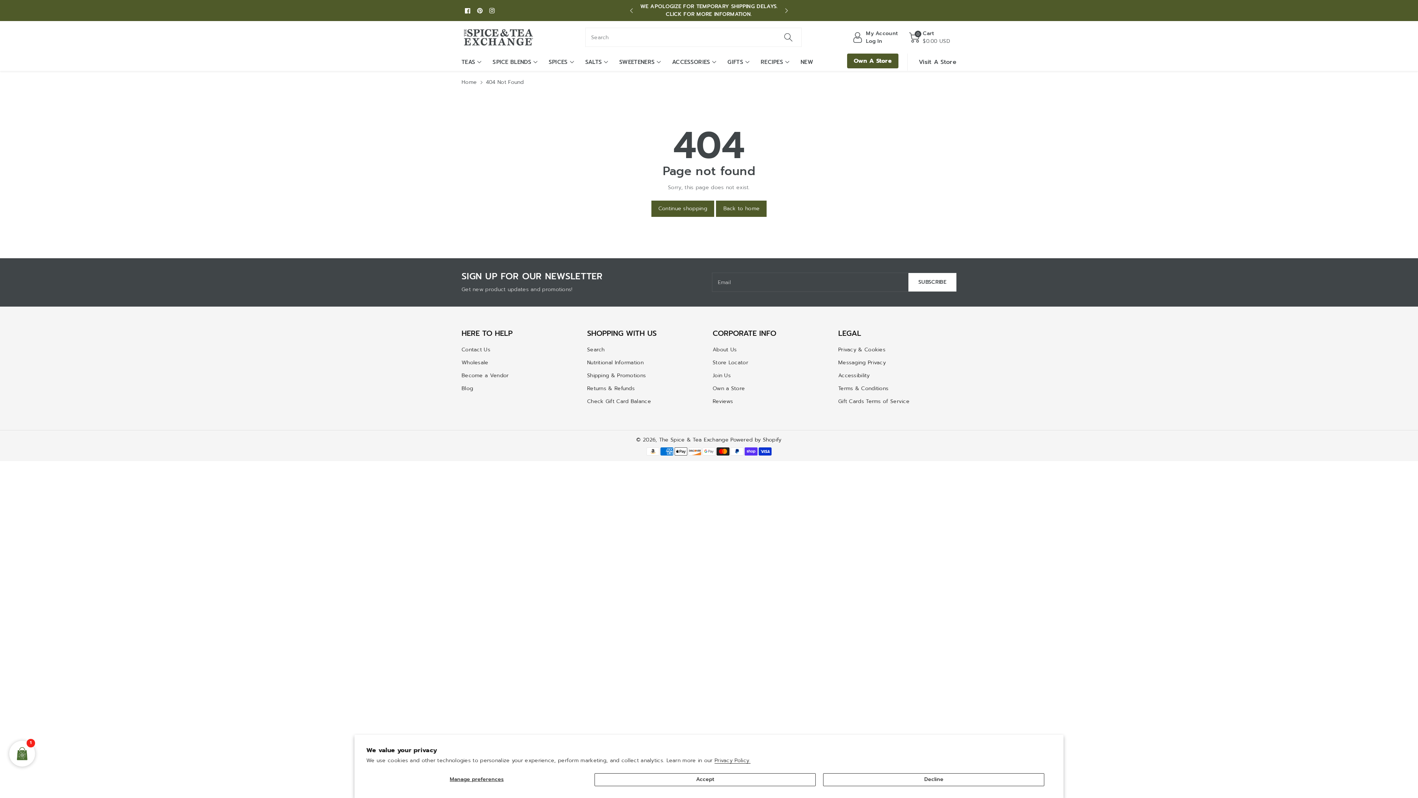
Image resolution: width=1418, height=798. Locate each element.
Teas (468, 62)
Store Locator (730, 362)
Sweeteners (637, 62)
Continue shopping (682, 208)
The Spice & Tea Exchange (694, 440)
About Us (725, 350)
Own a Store (729, 388)
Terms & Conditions (863, 388)
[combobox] (693, 37)
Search (596, 350)
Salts (593, 62)
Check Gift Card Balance (619, 401)
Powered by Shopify (755, 440)
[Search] (788, 37)
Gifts (735, 62)
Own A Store (873, 61)
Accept (705, 779)
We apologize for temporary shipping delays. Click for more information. (709, 10)
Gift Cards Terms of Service (874, 401)
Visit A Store (937, 62)
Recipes (772, 62)
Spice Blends (512, 62)
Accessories (691, 62)
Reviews (723, 401)
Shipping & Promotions (616, 375)
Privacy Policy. (733, 760)
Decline (933, 779)
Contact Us (476, 350)
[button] (929, 37)
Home (469, 82)
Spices (558, 62)
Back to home (741, 208)
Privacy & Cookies (862, 350)
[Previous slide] (631, 11)
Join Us (722, 375)
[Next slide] (786, 11)
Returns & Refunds (611, 388)
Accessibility (854, 375)
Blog (467, 388)
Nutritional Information (615, 362)
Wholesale (475, 362)
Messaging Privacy (862, 362)
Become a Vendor (485, 375)
